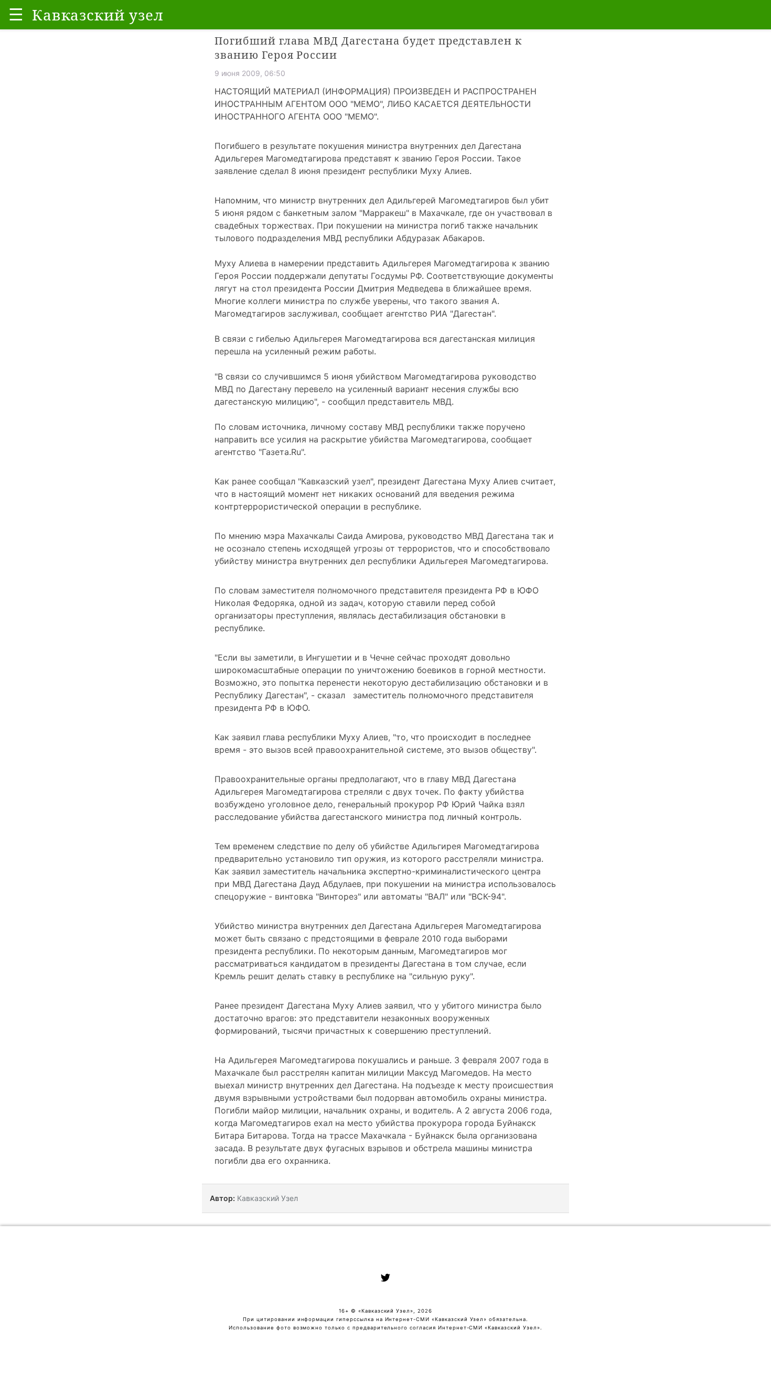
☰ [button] (16, 14)
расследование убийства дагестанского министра (322, 817)
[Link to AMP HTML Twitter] (385, 1279)
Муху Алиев (444, 171)
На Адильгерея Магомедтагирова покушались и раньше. (333, 1060)
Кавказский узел (335, 481)
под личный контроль (474, 817)
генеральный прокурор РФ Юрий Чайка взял (431, 804)
